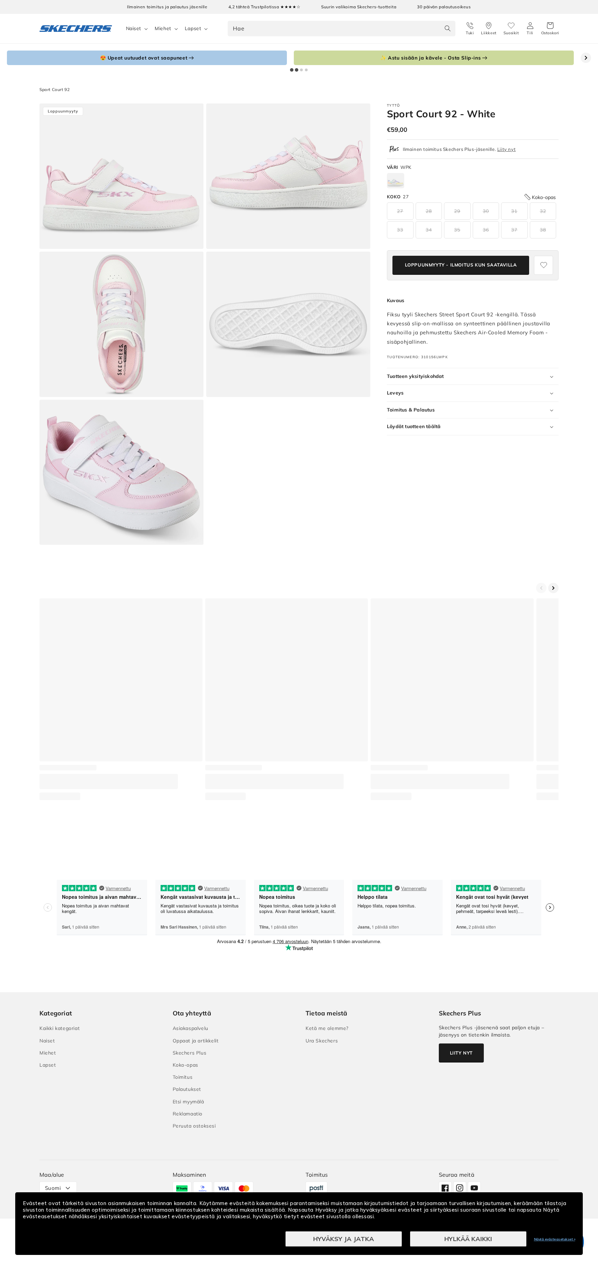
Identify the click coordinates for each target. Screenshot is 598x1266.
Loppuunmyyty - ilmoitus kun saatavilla (461, 265)
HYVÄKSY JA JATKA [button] (343, 1239)
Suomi (53, 1188)
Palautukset (187, 1089)
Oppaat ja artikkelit (196, 1041)
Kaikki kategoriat (59, 1028)
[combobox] (341, 28)
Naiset (134, 28)
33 (400, 230)
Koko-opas (185, 1065)
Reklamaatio (188, 1114)
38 (543, 230)
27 (400, 211)
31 (514, 211)
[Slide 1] (291, 70)
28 (429, 211)
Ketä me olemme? (327, 1028)
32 (543, 211)
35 (457, 230)
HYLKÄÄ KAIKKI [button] (468, 1239)
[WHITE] (395, 180)
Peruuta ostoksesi (194, 1126)
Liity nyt (506, 149)
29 (457, 211)
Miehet (163, 28)
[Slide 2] (296, 70)
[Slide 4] (306, 70)
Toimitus (183, 1077)
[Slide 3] (301, 70)
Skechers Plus (190, 1053)
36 (486, 230)
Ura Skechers (322, 1041)
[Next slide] (586, 58)
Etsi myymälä (188, 1101)
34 (429, 230)
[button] (550, 28)
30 (486, 211)
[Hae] (447, 28)
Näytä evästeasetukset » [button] (555, 1239)
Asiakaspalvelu (190, 1028)
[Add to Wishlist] (543, 265)
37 (514, 230)
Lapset (193, 28)
